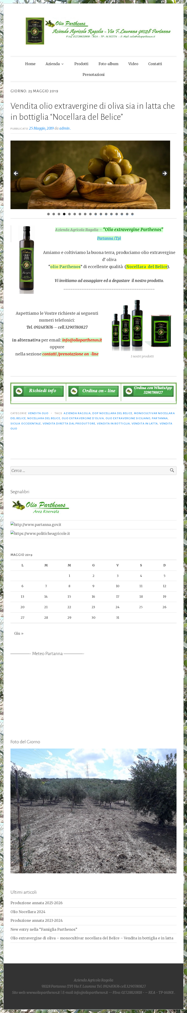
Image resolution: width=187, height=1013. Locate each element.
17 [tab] (132, 214)
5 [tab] (69, 214)
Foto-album (108, 64)
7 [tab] (80, 214)
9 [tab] (90, 214)
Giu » (18, 633)
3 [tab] (59, 214)
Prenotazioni (94, 74)
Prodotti (81, 64)
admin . (65, 128)
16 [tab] (127, 214)
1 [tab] (48, 214)
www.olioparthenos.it (43, 992)
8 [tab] (85, 214)
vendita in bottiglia (113, 423)
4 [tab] (64, 214)
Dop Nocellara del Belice (112, 413)
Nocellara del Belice (43, 418)
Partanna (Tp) (109, 238)
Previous (16, 173)
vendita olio (38, 413)
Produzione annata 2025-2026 (36, 903)
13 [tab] (111, 214)
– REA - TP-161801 (159, 992)
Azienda (53, 64)
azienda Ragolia (77, 413)
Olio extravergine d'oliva (83, 418)
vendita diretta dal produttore (69, 423)
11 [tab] (101, 214)
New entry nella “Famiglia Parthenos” (43, 929)
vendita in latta (145, 423)
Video (133, 64)
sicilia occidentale (25, 423)
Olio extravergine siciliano (128, 418)
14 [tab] (116, 214)
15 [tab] (122, 214)
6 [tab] (74, 214)
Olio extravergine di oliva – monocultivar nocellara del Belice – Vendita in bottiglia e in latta (91, 938)
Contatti (155, 64)
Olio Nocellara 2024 (27, 912)
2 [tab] (53, 214)
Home (30, 64)
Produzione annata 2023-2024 (36, 920)
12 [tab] (106, 214)
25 (141, 607)
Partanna (160, 418)
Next (164, 173)
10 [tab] (95, 214)
